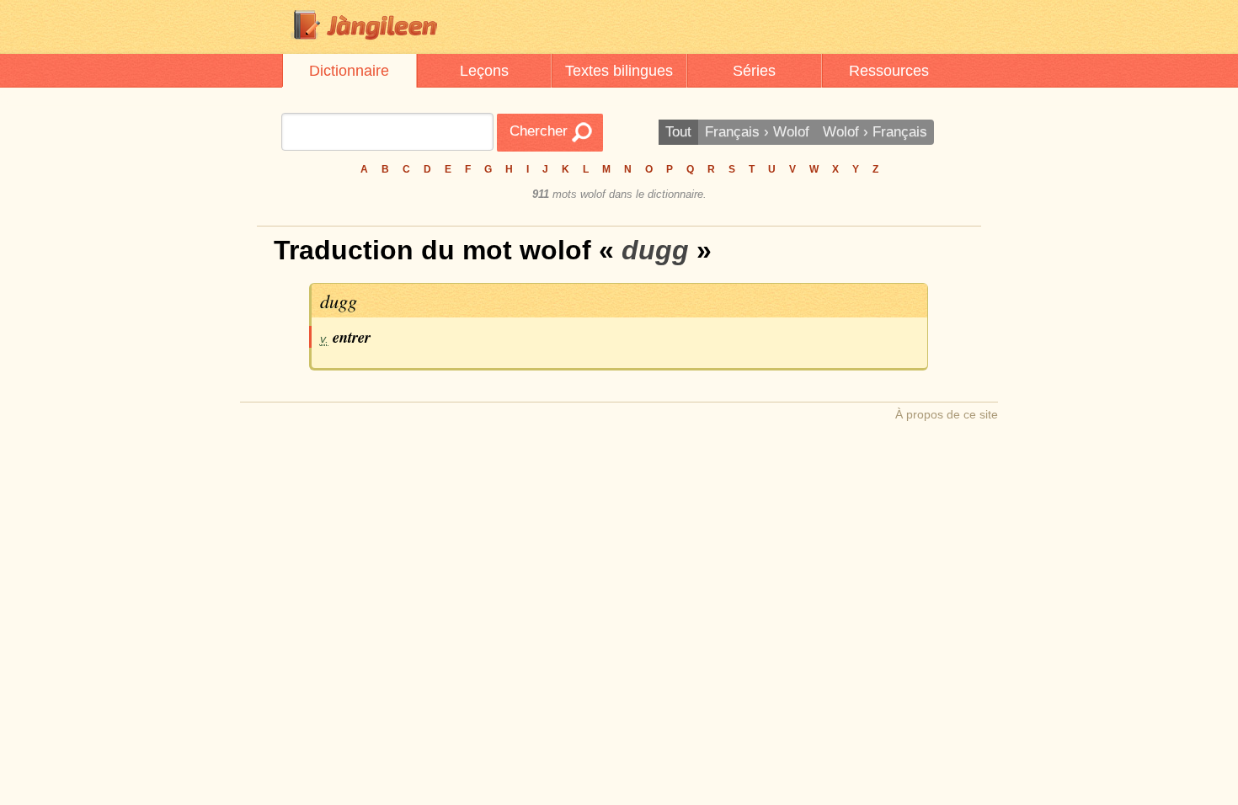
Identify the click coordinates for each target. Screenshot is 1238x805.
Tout (678, 132)
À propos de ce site (946, 414)
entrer (352, 337)
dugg (338, 300)
